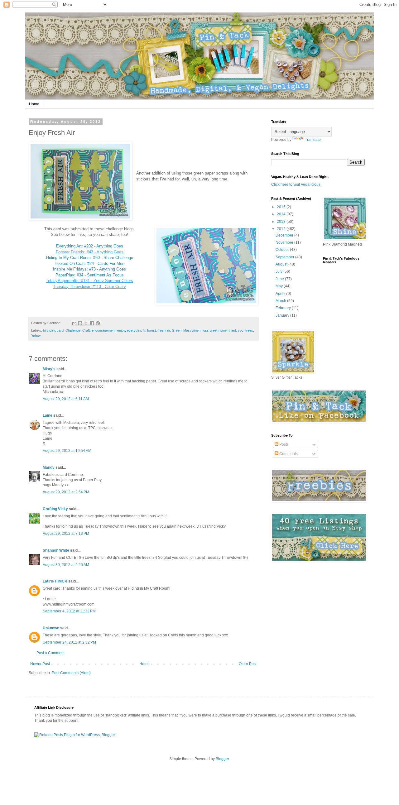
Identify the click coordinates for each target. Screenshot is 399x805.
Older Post (248, 664)
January (283, 315)
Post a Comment (50, 653)
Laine (47, 415)
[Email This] (74, 323)
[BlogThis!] (80, 323)
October (283, 249)
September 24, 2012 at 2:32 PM (69, 642)
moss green (209, 330)
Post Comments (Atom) (71, 673)
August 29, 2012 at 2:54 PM (66, 492)
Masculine (191, 330)
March (281, 301)
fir (144, 330)
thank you (235, 330)
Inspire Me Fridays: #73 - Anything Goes (89, 269)
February (284, 308)
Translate (313, 139)
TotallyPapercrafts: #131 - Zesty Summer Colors (89, 280)
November (285, 242)
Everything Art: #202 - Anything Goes (89, 246)
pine (223, 330)
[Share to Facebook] (92, 323)
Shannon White (56, 550)
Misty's (49, 369)
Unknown (51, 628)
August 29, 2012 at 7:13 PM (66, 533)
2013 (281, 221)
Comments (288, 454)
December (285, 235)
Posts (283, 444)
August (282, 264)
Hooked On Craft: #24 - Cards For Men (89, 263)
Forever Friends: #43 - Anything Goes (89, 252)
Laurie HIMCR (55, 581)
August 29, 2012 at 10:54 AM (67, 450)
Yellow (36, 336)
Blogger (222, 759)
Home (34, 104)
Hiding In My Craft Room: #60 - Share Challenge (89, 257)
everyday (134, 330)
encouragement (103, 330)
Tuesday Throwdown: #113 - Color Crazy (89, 286)
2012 (281, 229)
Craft (86, 330)
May (280, 286)
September (285, 257)
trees (249, 330)
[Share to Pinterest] (98, 323)
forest (151, 330)
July (279, 271)
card (60, 330)
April (280, 293)
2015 (281, 207)
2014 (281, 214)
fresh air (164, 330)
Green (176, 330)
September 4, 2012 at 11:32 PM (69, 611)
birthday (49, 330)
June (280, 279)
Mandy (49, 467)
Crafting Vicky (55, 509)
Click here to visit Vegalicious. (296, 184)
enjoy (121, 330)
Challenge (72, 330)
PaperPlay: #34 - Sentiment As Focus (89, 275)
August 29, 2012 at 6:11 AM (66, 399)
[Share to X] (86, 323)
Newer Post (40, 664)
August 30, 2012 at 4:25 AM (66, 565)
